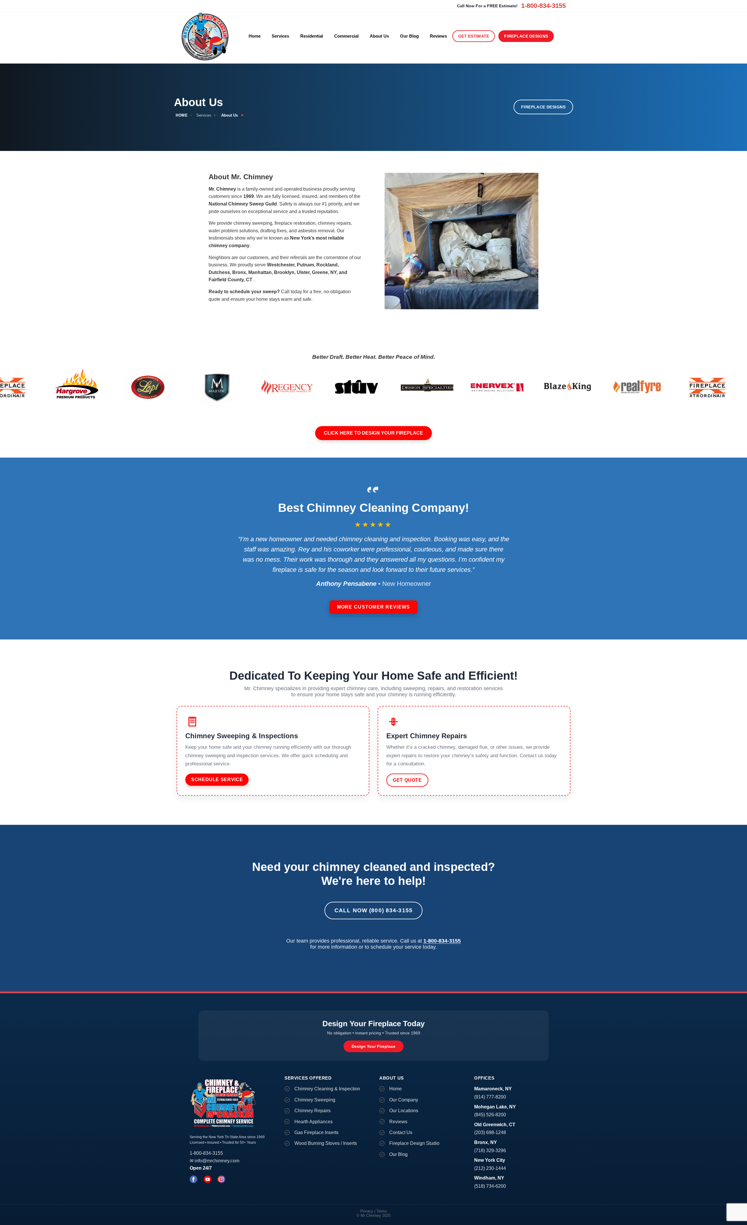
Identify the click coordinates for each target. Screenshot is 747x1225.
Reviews (438, 36)
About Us (379, 36)
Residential (311, 36)
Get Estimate (473, 36)
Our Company (403, 1099)
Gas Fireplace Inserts (316, 1132)
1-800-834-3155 (543, 5)
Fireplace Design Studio (414, 1143)
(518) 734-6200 (490, 1186)
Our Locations (403, 1110)
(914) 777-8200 (490, 1096)
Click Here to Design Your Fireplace (373, 432)
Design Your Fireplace (373, 1046)
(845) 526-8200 (490, 1114)
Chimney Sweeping (314, 1099)
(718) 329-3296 (490, 1150)
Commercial (346, 36)
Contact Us (400, 1132)
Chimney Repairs (312, 1110)
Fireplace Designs (526, 36)
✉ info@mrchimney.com (214, 1160)
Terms (381, 1211)
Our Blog (409, 36)
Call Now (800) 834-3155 (373, 910)
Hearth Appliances (313, 1121)
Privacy (366, 1211)
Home (255, 36)
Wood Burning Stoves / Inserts (325, 1143)
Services (280, 36)
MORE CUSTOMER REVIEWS (373, 606)
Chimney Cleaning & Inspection (327, 1088)
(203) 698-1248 (490, 1132)
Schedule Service (217, 779)
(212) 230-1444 (490, 1168)
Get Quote (407, 780)
